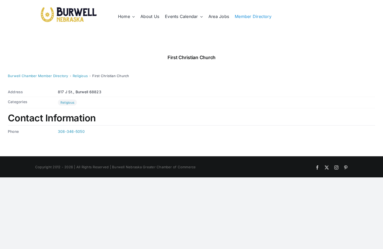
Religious (80, 76)
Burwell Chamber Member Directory (38, 76)
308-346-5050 (71, 131)
